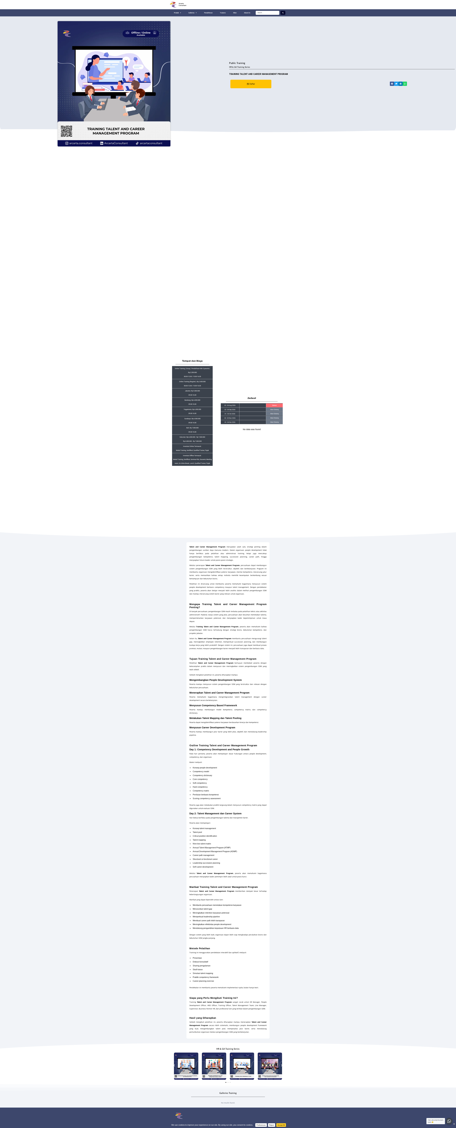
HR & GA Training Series (239, 67)
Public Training (237, 63)
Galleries (191, 13)
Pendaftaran (208, 13)
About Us (247, 13)
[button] (392, 84)
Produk (176, 13)
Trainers (223, 13)
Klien (235, 13)
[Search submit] (282, 13)
